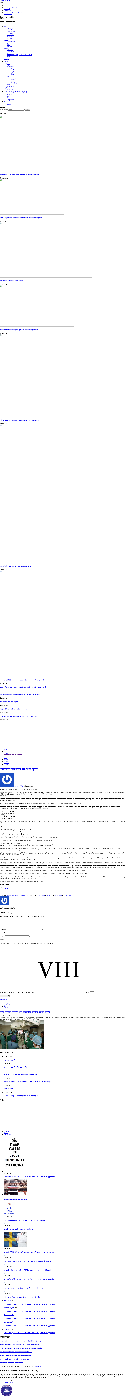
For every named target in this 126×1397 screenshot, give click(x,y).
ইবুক (8, 65)
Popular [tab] (6, 1131)
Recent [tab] (6, 1133)
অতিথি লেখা (10, 50)
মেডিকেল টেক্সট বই (11, 66)
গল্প (8, 53)
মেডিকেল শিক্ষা (49, 895)
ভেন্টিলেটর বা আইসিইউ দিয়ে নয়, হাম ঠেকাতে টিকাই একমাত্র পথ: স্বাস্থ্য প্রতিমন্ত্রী (19, 420)
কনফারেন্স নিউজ (11, 31)
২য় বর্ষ (12, 70)
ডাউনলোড (6, 63)
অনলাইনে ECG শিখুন (10, 1060)
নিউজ (5, 26)
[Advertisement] (63, 735)
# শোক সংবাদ (7, 9)
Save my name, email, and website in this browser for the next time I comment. (27, 943)
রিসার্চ (8, 96)
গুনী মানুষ (9, 46)
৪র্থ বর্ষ (12, 73)
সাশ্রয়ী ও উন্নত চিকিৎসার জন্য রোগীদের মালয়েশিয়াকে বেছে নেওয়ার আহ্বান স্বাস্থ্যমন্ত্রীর (21, 217)
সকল (5, 58)
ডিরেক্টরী (5, 88)
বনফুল (6, 888)
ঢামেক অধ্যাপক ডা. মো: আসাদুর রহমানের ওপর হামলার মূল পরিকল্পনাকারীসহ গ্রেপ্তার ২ (20, 174)
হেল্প (5, 101)
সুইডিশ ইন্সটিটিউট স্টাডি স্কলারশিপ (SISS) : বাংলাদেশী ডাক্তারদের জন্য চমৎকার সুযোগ (29, 1252)
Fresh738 (7, 1329)
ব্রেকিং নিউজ (10, 36)
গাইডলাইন (9, 94)
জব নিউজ (9, 38)
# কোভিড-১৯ (7, 5)
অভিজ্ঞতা (6, 48)
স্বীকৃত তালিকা (10, 99)
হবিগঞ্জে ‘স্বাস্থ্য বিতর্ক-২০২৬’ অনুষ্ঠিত (9, 701)
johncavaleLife (8, 1322)
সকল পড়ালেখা (14, 78)
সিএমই (15, 91)
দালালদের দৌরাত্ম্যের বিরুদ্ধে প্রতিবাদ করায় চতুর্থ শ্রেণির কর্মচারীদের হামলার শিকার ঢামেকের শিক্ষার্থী (23, 687)
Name (2, 933)
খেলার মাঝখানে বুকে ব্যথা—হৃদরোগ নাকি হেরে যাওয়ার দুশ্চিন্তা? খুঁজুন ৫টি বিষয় (18, 716)
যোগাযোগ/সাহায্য (11, 103)
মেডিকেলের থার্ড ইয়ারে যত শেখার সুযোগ (13, 755)
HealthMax (7, 1300)
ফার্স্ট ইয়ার (19, 55)
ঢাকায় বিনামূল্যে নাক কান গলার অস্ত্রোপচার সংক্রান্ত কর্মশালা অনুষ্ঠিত (25, 1012)
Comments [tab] (7, 1134)
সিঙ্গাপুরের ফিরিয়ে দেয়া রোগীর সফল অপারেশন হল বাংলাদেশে (14, 709)
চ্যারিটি (9, 104)
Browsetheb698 (9, 1315)
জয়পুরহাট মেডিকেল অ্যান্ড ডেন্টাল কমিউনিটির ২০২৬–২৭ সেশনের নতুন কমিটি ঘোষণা (27, 1270)
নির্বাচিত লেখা (10, 43)
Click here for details (6, 1382)
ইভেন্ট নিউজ (10, 33)
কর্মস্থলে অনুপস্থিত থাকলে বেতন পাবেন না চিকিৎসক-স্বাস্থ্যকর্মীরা (22, 1297)
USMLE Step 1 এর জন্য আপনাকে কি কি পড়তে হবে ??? (22, 1096)
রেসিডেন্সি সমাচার (8, 1089)
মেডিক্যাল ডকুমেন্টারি (12, 86)
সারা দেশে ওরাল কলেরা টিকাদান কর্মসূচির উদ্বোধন (11, 280)
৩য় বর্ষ (12, 71)
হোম (5, 25)
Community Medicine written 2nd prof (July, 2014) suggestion (29, 1177)
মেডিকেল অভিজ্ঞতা (40, 895)
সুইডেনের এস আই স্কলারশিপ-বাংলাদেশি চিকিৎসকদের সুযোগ (21, 1074)
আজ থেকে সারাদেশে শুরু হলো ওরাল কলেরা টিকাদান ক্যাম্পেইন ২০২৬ (23, 1288)
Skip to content (5, 1)
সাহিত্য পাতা (10, 28)
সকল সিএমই (20, 93)
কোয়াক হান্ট (6, 61)
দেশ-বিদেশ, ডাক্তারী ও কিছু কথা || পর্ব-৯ (15, 1067)
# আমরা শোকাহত (8, 14)
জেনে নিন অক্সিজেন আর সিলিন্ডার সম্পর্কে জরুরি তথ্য (18, 1229)
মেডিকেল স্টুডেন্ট (67, 895)
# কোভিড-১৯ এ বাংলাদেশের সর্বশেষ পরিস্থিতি (14, 12)
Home (6, 750)
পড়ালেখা (9, 76)
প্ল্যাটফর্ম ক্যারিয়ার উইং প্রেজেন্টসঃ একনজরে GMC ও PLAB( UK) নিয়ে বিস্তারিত (28, 1081)
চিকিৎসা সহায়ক (10, 98)
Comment (3, 929)
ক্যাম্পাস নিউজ (10, 35)
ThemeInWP (38, 1366)
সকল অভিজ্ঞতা (10, 51)
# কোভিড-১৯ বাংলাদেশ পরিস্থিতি (12, 7)
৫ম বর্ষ (12, 75)
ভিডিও (8, 45)
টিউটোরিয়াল (14, 83)
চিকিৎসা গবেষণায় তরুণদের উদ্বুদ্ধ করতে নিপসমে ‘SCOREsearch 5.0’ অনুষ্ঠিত (20, 694)
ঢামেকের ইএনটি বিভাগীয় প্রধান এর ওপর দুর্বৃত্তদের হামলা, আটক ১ (15, 566)
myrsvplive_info (9, 1308)
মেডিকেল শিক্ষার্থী (58, 895)
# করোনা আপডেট (8, 10)
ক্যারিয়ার (13, 79)
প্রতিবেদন (6, 40)
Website (2, 939)
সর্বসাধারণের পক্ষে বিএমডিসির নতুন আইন (15, 1200)
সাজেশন (13, 81)
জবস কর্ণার (6, 60)
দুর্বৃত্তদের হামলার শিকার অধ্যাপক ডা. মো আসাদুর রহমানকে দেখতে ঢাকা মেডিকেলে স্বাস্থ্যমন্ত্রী (22, 680)
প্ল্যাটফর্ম (2, 18)
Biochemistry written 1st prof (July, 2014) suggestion (26, 1220)
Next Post (4, 999)
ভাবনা (8, 56)
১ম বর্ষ (12, 68)
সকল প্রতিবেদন (11, 41)
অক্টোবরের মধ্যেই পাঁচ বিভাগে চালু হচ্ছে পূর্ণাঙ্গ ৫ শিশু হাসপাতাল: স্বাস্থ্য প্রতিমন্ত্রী (19, 329)
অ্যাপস (9, 84)
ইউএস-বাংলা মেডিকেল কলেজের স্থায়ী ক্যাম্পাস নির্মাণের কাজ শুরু (15, 1359)
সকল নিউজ (10, 30)
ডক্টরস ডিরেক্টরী (10, 89)
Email (2, 936)
